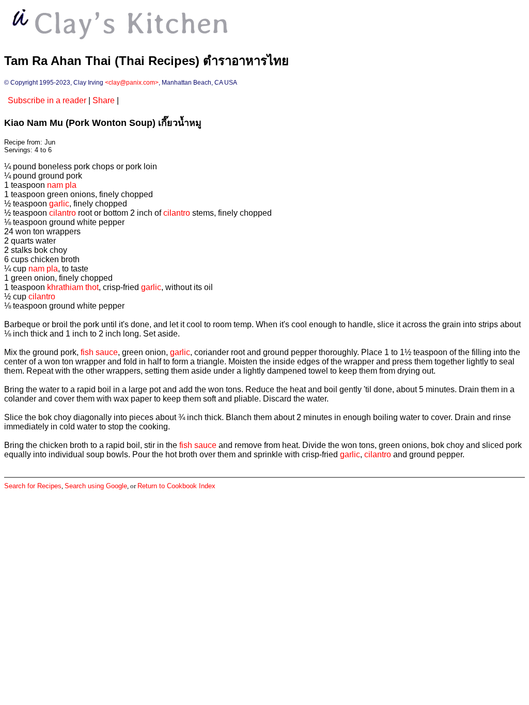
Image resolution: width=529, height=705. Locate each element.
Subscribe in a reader (47, 100)
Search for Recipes (32, 486)
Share (103, 100)
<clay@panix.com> (132, 82)
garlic (59, 203)
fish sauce (99, 352)
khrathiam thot (73, 287)
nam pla (61, 185)
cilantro (62, 213)
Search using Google (96, 486)
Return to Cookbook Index (176, 486)
